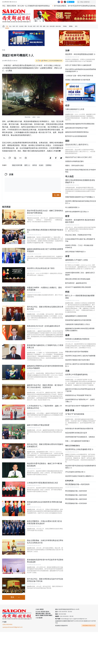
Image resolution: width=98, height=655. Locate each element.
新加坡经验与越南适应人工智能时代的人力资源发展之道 (45, 346)
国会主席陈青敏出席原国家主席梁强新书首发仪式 (45, 231)
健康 (44, 26)
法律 (13, 26)
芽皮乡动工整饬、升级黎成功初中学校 (78, 235)
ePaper (69, 481)
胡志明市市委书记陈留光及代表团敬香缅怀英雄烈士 (80, 467)
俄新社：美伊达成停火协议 (74, 165)
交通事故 (48, 165)
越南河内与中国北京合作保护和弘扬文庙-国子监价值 (80, 390)
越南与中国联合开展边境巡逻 (38, 425)
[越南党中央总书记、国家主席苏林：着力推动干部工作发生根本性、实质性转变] (13, 391)
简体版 (65, 26)
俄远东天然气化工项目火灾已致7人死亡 (78, 157)
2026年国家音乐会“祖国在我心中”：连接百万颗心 (80, 400)
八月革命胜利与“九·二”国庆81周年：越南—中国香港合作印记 (44, 407)
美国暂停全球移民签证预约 (74, 161)
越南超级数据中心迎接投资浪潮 (76, 316)
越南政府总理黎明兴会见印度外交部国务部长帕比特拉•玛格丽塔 (45, 367)
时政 (7, 26)
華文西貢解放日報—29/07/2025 (76, 495)
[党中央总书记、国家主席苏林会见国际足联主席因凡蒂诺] (13, 313)
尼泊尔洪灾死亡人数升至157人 (77, 145)
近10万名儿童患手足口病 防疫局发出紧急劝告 (80, 365)
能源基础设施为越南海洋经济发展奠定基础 (79, 124)
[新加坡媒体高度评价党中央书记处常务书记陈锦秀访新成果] (13, 566)
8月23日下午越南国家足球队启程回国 (78, 287)
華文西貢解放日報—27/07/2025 (76, 503)
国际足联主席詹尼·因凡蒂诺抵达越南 (77, 279)
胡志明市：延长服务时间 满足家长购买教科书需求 (80, 221)
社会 (10, 26)
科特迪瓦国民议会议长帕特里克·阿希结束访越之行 (44, 503)
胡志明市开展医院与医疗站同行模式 (77, 360)
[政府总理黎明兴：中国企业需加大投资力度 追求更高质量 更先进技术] (13, 527)
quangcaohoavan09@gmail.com (13, 627)
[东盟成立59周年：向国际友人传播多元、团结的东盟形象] (13, 294)
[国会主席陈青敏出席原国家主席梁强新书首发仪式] (13, 236)
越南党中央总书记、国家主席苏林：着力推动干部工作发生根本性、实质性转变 (45, 386)
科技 (41, 26)
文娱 (47, 26)
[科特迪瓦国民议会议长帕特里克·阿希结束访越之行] (13, 508)
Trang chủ (3, 26)
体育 (38, 26)
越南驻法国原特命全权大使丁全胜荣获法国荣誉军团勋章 (45, 250)
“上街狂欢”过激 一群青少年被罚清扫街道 (79, 76)
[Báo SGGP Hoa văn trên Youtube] (62, 2)
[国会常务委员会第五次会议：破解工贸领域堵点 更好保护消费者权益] (13, 217)
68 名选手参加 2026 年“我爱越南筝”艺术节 (79, 406)
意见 (76, 26)
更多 (12, 597)
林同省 (34, 165)
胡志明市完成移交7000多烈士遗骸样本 (78, 476)
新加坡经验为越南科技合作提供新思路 (78, 320)
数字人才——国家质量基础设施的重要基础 (80, 297)
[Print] (26, 158)
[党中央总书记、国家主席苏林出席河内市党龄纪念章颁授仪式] (13, 450)
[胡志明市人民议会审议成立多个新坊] (13, 274)
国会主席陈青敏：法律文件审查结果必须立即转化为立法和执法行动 (45, 541)
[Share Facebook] (56, 158)
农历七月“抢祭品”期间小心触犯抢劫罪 (78, 65)
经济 (17, 26)
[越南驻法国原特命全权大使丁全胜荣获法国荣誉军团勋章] (13, 255)
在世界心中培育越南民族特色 (76, 374)
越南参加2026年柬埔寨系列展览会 (77, 132)
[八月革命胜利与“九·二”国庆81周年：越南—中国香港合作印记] (13, 412)
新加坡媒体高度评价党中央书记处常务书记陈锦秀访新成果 (45, 561)
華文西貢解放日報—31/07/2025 (77, 484)
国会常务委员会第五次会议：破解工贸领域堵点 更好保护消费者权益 (45, 212)
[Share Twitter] (61, 158)
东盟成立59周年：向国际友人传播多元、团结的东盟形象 (44, 288)
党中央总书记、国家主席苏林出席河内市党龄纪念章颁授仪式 (45, 445)
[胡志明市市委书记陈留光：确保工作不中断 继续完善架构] (13, 470)
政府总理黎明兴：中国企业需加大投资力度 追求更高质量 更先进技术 (44, 522)
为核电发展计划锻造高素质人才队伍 (77, 324)
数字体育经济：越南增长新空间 (76, 283)
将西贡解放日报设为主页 (88, 625)
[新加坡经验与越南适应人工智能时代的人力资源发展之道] (13, 351)
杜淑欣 (41, 165)
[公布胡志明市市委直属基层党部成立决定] (13, 489)
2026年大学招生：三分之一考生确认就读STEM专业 (79, 246)
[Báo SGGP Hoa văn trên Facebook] (59, 2)
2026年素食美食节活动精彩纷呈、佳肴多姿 (80, 437)
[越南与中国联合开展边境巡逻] (13, 431)
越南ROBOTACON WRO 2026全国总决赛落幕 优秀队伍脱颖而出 (79, 329)
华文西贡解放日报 (16, 15)
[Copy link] (20, 158)
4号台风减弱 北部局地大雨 (74, 472)
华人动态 (30, 26)
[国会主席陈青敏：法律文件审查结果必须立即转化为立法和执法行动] (13, 547)
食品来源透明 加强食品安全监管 (76, 433)
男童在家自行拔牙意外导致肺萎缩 (76, 352)
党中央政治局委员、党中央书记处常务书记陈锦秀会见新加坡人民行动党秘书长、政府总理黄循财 (57, 6)
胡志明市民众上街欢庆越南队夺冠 (78, 449)
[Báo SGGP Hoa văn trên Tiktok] (65, 2)
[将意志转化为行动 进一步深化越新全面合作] (13, 332)
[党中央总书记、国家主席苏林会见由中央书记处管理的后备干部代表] (13, 585)
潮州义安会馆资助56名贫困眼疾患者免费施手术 (80, 181)
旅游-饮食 (58, 26)
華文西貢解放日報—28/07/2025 (76, 499)
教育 (34, 26)
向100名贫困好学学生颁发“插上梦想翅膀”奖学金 (80, 240)
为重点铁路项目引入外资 (74, 109)
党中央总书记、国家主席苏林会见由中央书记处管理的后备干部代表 (45, 580)
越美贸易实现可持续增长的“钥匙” (76, 128)
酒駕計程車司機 (17, 165)
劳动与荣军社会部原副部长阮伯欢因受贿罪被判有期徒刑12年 (80, 70)
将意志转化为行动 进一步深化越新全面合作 (43, 326)
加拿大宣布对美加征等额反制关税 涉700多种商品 (80, 171)
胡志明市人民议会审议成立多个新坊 (41, 268)
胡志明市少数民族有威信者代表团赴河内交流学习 (80, 202)
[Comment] (9, 158)
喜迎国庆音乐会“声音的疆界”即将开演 (78, 395)
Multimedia (72, 445)
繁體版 (71, 26)
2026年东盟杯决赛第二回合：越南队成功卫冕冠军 (80, 274)
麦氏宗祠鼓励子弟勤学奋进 (74, 252)
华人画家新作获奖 (71, 207)
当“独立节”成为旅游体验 (74, 414)
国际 (25, 26)
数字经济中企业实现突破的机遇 (76, 136)
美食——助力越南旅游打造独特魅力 (77, 441)
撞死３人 (27, 165)
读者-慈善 (52, 26)
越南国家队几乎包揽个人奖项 (76, 260)
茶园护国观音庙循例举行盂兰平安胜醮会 (79, 197)
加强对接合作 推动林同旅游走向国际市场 (79, 428)
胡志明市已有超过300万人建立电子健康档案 (80, 356)
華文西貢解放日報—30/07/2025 (76, 491)
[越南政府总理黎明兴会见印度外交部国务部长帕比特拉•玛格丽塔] (13, 372)
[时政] (4, 158)
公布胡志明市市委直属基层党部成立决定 (42, 483)
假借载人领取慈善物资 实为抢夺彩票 (77, 80)
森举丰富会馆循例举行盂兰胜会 (76, 212)
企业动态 (21, 26)
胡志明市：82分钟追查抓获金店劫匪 (79, 54)
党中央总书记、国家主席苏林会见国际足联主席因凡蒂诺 (45, 308)
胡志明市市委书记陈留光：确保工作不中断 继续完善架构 (44, 464)
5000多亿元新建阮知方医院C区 (77, 339)
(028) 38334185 (7, 624)
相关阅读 (6, 207)
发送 (58, 195)
